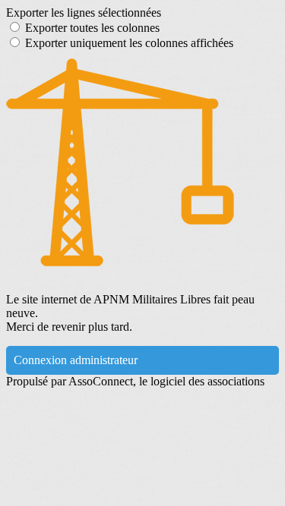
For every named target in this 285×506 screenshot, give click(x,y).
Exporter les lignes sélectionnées (83, 12)
